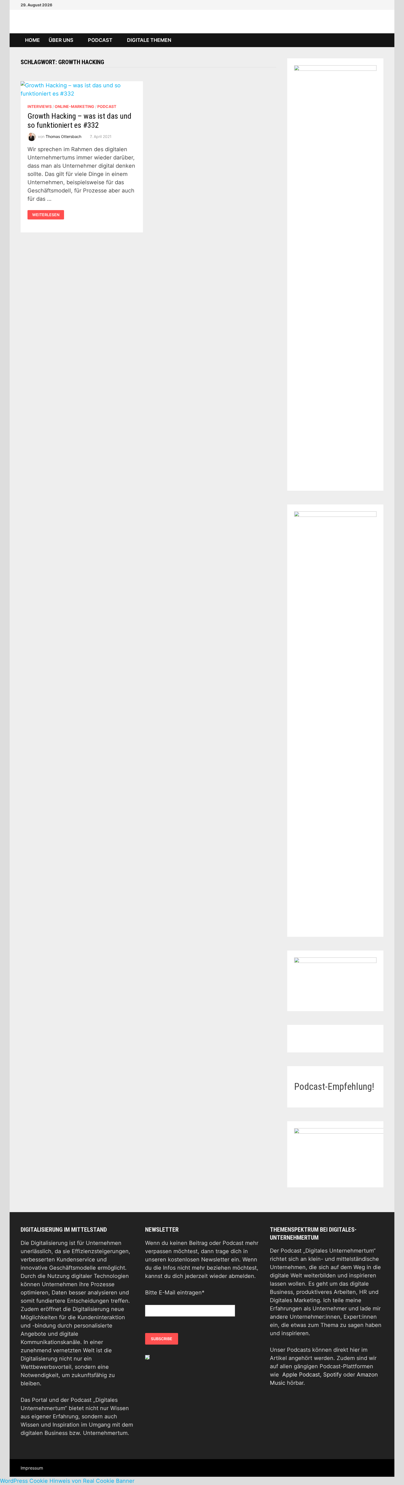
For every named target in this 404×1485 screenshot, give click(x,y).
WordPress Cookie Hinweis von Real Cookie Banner (67, 1481)
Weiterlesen (46, 214)
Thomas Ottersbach (63, 136)
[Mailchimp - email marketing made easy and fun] (147, 1357)
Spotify (332, 1374)
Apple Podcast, (302, 1374)
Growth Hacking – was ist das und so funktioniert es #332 (79, 121)
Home (32, 40)
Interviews (39, 106)
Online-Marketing (74, 106)
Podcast (100, 40)
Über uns (61, 40)
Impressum (32, 1468)
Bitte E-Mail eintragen (174, 1292)
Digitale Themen (149, 40)
